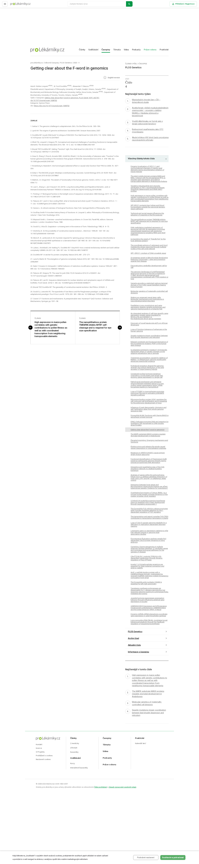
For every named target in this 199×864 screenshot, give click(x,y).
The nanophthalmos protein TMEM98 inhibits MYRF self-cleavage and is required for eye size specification (95, 326)
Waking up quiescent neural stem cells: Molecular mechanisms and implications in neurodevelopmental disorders (147, 299)
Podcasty (136, 49)
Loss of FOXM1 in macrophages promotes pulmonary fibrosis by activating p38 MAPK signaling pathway (147, 393)
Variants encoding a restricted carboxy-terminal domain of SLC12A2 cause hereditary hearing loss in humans (149, 285)
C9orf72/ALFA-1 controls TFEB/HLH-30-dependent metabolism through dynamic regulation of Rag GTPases (146, 558)
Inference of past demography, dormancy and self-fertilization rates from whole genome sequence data (148, 409)
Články (82, 49)
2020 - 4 (76, 63)
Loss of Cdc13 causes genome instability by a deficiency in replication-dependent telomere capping (149, 524)
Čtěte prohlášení (100, 787)
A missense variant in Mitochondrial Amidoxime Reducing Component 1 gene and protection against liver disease (149, 259)
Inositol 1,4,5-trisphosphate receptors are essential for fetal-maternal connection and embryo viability (147, 566)
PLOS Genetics (66, 63)
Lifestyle (73, 748)
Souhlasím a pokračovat (173, 857)
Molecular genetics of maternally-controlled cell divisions (149, 292)
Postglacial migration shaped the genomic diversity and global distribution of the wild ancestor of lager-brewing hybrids (147, 367)
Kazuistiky (74, 752)
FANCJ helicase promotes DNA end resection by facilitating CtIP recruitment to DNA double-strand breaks (149, 423)
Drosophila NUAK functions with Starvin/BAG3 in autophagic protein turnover (150, 416)
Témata (117, 49)
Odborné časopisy (51, 63)
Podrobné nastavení (145, 857)
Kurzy (72, 763)
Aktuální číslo (134, 645)
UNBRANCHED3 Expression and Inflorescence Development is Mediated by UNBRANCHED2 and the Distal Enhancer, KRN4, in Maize (149, 608)
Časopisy (106, 49)
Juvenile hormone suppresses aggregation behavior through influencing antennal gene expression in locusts (147, 600)
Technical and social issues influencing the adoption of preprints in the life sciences (147, 214)
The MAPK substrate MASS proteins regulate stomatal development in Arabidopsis (148, 435)
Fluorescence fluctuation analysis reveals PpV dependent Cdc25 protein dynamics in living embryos (148, 540)
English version (113, 78)
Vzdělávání (93, 49)
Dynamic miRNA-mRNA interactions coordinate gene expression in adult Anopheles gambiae (149, 615)
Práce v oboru (150, 49)
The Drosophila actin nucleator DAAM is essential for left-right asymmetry (146, 583)
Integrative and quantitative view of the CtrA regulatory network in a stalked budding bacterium (147, 469)
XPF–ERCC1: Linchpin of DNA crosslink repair (148, 253)
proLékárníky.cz (36, 63)
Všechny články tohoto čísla (141, 158)
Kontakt (39, 744)
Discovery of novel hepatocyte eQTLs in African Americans (149, 324)
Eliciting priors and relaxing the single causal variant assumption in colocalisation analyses (148, 447)
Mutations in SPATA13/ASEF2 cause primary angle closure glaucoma (148, 454)
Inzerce (39, 748)
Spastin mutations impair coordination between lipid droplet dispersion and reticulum (149, 336)
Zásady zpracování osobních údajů (122, 787)
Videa (126, 49)
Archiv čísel (133, 638)
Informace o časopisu (138, 652)
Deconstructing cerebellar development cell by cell (149, 266)
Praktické (164, 49)
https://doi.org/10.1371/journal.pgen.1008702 (51, 106)
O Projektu (40, 752)
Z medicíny (74, 743)
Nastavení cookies (43, 759)
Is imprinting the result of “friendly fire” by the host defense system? (148, 240)
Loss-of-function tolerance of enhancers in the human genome (149, 330)
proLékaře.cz (15, 5)
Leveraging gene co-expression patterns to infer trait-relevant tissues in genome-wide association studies (149, 532)
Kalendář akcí (140, 743)
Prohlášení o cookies (44, 755)
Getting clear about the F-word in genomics (147, 430)
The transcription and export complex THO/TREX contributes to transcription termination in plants (149, 517)
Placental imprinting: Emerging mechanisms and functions (149, 441)
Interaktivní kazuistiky (79, 768)
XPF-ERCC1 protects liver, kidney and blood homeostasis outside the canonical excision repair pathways (148, 207)
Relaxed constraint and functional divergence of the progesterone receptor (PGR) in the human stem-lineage (149, 343)
